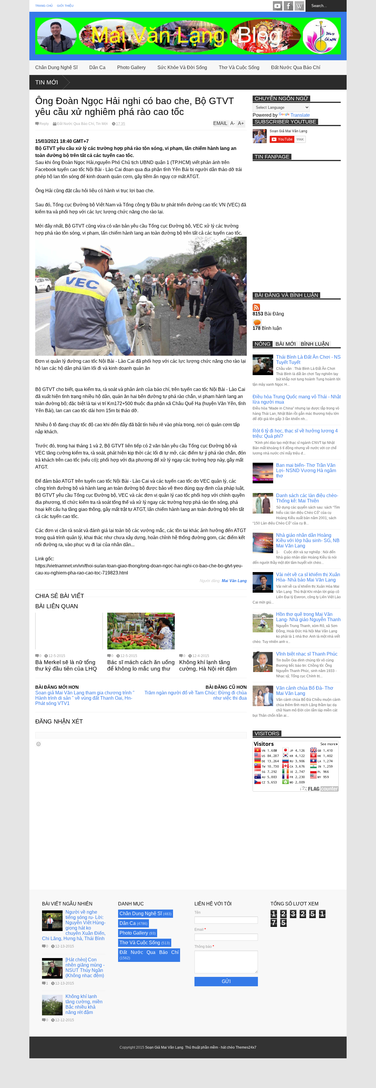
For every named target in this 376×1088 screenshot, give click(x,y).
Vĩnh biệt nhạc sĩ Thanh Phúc (307, 653)
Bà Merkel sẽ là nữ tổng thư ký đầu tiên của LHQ (66, 665)
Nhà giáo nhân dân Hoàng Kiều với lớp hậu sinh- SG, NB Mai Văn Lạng (308, 540)
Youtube (277, 6)
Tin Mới (46, 82)
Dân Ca (97, 67)
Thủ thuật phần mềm (201, 1047)
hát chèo (228, 1047)
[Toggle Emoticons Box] (38, 744)
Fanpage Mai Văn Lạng (288, 6)
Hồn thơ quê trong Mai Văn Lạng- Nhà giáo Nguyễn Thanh (308, 617)
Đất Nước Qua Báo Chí (295, 67)
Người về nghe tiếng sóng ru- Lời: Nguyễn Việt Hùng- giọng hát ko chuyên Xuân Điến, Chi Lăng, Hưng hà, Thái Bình (73, 925)
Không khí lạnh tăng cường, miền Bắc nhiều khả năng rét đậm (84, 1004)
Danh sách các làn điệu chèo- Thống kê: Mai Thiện (307, 498)
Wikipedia (299, 6)
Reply (44, 124)
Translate (300, 115)
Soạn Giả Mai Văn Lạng (164, 1047)
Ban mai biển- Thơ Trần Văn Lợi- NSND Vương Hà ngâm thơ (306, 470)
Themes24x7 (246, 1047)
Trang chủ (44, 5)
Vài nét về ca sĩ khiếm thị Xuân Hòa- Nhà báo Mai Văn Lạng (308, 577)
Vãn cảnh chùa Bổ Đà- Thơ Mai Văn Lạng (304, 691)
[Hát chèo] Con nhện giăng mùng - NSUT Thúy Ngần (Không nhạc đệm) (85, 967)
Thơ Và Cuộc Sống (239, 67)
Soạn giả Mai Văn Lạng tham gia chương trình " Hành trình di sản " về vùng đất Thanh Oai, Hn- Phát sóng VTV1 (85, 698)
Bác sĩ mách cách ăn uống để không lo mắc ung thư (141, 665)
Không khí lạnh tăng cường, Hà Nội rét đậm (208, 665)
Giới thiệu (65, 5)
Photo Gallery (131, 67)
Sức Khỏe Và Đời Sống (182, 67)
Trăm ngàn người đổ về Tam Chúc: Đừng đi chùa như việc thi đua (196, 695)
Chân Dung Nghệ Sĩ (56, 67)
